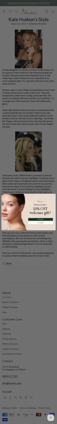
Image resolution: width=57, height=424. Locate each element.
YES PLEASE (41, 219)
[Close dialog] (54, 195)
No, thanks (40, 222)
